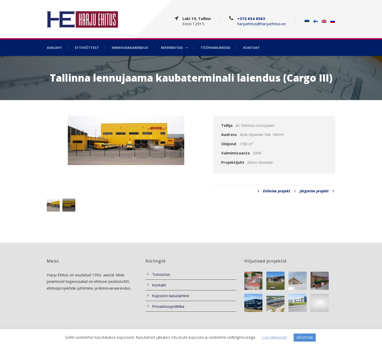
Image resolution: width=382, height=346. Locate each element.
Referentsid (172, 47)
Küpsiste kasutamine (170, 295)
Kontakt (251, 47)
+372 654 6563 (251, 18)
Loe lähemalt (274, 337)
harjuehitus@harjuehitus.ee (261, 23)
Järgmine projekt (314, 190)
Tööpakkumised (215, 47)
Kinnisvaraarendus (130, 47)
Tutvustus (161, 274)
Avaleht (54, 47)
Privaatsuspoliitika (168, 306)
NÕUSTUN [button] (305, 337)
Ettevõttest (87, 47)
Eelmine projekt (276, 190)
